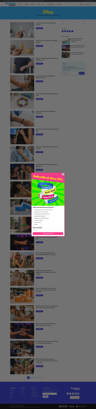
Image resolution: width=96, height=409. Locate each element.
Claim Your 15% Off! (48, 233)
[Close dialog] (63, 174)
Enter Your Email (37, 227)
